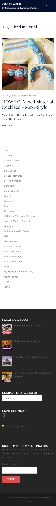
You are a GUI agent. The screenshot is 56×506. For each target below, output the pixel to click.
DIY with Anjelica (27, 96)
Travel (7, 286)
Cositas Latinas (12, 160)
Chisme (8, 155)
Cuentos (8, 165)
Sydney (28, 501)
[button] (47, 6)
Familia (7, 196)
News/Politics (11, 276)
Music (7, 266)
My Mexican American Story (18, 271)
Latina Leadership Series (16, 231)
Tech (6, 281)
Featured (8, 201)
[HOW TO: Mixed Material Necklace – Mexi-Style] (28, 64)
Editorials (9, 185)
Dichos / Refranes (13, 175)
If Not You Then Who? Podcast (20, 216)
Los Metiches (11, 241)
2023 (7, 150)
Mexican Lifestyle (13, 256)
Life (6, 236)
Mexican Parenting (13, 261)
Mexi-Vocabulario (13, 246)
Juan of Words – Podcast (17, 221)
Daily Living (10, 170)
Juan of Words (11, 3)
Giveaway (9, 211)
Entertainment (11, 190)
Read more (7, 125)
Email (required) (12, 463)
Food (6, 206)
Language (9, 226)
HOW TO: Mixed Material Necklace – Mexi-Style (27, 104)
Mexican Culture (12, 251)
